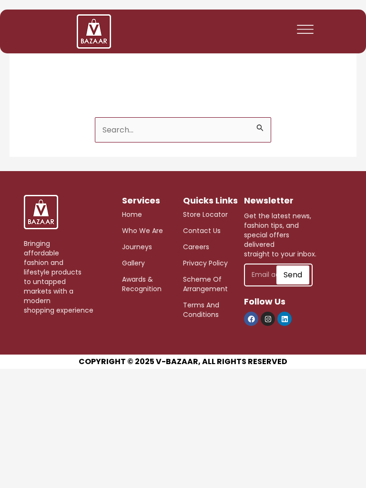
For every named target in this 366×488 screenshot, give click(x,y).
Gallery (133, 263)
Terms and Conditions (201, 309)
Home (132, 214)
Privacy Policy (205, 263)
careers (196, 247)
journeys (137, 247)
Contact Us (202, 230)
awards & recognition (142, 284)
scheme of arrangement (205, 284)
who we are (142, 230)
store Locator (205, 214)
